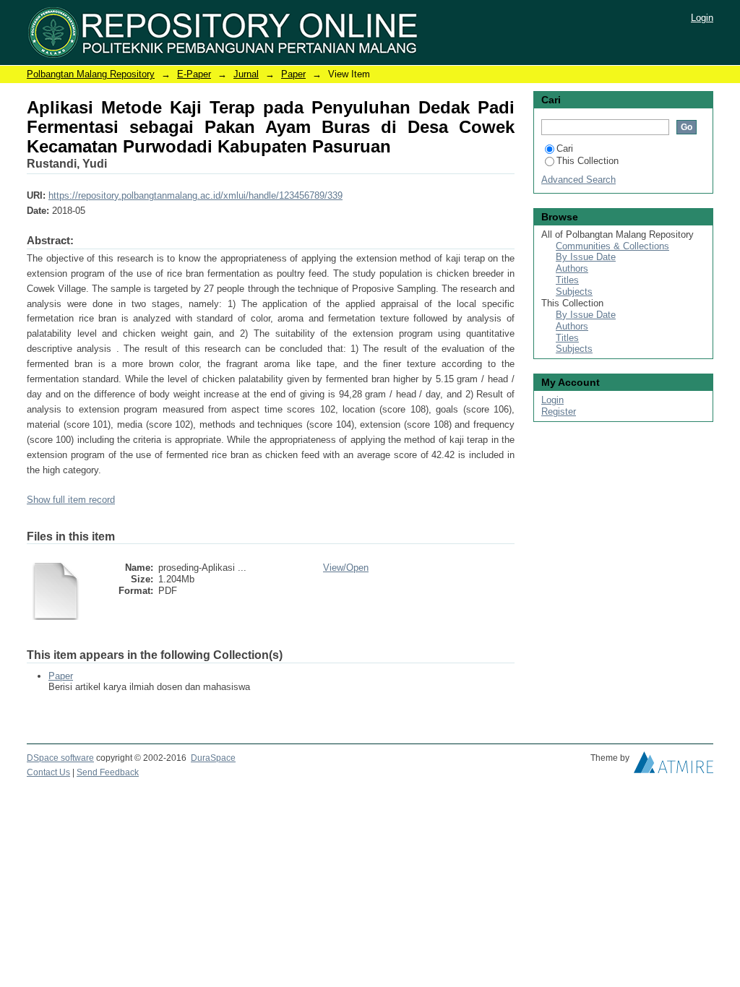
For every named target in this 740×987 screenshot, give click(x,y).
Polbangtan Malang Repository (91, 74)
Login (702, 17)
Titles (567, 280)
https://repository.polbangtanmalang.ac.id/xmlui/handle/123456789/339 (195, 195)
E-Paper (194, 74)
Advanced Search (578, 179)
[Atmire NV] (673, 766)
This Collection (587, 160)
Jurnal (246, 74)
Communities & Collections (612, 246)
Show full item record (71, 499)
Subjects (574, 291)
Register (558, 411)
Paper (293, 74)
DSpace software (60, 758)
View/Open (346, 567)
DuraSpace (213, 758)
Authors (572, 268)
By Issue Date (586, 256)
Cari (564, 148)
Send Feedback (108, 772)
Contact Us (48, 772)
